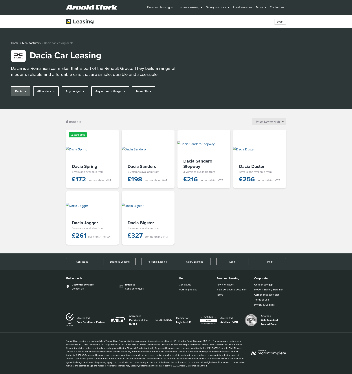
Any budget (73, 91)
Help (270, 262)
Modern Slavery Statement (269, 289)
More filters (143, 91)
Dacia (19, 91)
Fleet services (242, 7)
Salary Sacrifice (194, 262)
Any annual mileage (108, 91)
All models (44, 91)
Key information (225, 284)
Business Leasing (120, 262)
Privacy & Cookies (264, 305)
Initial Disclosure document (232, 289)
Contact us (277, 7)
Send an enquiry (134, 288)
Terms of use (261, 299)
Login (280, 21)
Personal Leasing (157, 262)
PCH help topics (188, 289)
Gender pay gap (263, 284)
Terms (220, 294)
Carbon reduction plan (267, 294)
